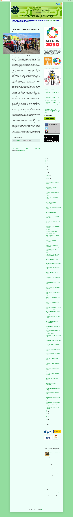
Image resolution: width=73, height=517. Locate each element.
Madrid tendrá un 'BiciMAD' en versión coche (53, 340)
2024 (46, 158)
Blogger (42, 509)
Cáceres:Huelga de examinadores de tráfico (52, 247)
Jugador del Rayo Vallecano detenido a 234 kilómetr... (52, 400)
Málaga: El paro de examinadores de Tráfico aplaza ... (53, 283)
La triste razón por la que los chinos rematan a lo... (53, 342)
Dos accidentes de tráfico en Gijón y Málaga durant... (53, 298)
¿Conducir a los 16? (48, 447)
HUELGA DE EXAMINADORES (51, 231)
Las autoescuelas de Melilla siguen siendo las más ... (53, 354)
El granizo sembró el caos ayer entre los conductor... (52, 408)
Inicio (27, 148)
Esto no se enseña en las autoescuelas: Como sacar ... (53, 366)
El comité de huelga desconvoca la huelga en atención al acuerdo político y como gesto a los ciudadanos (54, 454)
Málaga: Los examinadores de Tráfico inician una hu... (53, 317)
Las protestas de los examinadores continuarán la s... (53, 268)
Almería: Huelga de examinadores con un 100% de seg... (52, 236)
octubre (47, 177)
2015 (46, 172)
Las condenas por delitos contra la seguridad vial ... (53, 331)
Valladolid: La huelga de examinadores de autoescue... (52, 305)
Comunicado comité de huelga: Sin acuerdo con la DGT (52, 499)
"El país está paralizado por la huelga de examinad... (52, 180)
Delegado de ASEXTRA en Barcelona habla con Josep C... (53, 288)
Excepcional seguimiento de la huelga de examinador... (52, 200)
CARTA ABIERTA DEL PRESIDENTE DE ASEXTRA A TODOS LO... (53, 333)
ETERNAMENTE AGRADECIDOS (51, 93)
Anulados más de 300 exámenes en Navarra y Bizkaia (53, 270)
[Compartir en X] (28, 140)
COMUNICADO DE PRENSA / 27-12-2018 (52, 97)
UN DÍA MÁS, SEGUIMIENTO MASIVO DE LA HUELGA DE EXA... (53, 233)
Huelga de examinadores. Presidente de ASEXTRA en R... (52, 322)
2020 (46, 164)
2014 (46, 422)
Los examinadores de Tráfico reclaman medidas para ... (52, 188)
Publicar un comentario (17, 146)
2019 (46, 166)
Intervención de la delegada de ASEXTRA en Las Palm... (53, 290)
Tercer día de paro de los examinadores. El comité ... (52, 285)
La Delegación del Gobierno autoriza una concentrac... (52, 217)
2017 (46, 169)
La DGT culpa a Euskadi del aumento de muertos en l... (52, 374)
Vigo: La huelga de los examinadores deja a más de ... (53, 224)
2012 (46, 426)
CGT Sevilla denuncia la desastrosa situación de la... (53, 193)
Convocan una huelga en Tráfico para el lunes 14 (53, 327)
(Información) (18, 135)
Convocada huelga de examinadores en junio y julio (52, 473)
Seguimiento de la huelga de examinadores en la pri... (53, 303)
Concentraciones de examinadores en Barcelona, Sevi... (51, 203)
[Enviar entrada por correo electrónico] (24, 140)
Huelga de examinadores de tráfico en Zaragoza (52, 273)
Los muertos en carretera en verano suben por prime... (53, 389)
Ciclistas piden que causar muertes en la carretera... (52, 359)
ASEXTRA (30, 21)
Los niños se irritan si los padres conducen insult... (52, 393)
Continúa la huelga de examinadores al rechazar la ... (52, 246)
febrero (47, 419)
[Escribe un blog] (27, 140)
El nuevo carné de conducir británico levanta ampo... (53, 364)
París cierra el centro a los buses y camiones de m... (53, 395)
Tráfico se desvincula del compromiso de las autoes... (53, 403)
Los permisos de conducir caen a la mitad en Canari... (53, 405)
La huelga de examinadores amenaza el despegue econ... (52, 250)
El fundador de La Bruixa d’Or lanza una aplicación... (52, 361)
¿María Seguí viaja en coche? (50, 351)
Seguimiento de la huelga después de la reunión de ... (52, 241)
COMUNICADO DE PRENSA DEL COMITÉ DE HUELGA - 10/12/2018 (52, 487)
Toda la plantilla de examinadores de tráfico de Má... (53, 308)
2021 (46, 163)
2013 (46, 424)
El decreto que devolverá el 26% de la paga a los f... (53, 345)
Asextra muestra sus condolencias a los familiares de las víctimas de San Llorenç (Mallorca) (53, 105)
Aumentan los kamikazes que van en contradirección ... (51, 384)
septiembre (48, 178)
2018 (46, 167)
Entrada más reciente (16, 148)
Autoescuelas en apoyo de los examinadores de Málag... (53, 264)
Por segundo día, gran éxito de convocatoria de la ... (53, 295)
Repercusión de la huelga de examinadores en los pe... (53, 278)
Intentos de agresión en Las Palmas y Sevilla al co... (53, 300)
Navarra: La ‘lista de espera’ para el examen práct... (53, 257)
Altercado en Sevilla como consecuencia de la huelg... (53, 243)
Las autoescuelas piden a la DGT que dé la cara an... (52, 183)
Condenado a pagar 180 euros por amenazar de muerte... (53, 347)
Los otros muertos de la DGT (50, 309)
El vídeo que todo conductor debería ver (52, 328)
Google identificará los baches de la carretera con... (53, 398)
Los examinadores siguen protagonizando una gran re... (53, 185)
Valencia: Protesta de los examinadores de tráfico (52, 198)
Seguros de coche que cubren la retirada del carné (53, 356)
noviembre (48, 175)
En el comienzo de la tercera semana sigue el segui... (53, 222)
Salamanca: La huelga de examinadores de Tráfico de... (52, 252)
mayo (47, 414)
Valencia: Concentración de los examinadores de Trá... (53, 195)
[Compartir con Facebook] (29, 140)
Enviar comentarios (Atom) (21, 150)
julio (47, 411)
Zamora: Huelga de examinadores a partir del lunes (53, 319)
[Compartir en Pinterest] (30, 140)
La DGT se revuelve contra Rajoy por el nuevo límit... (53, 371)
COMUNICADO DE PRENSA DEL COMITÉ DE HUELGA (52, 103)
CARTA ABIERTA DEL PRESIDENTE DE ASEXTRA (52, 96)
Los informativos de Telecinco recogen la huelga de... (52, 280)
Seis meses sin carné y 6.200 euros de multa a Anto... (53, 376)
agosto (47, 410)
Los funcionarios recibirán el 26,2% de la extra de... (52, 369)
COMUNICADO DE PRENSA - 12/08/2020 (52, 92)
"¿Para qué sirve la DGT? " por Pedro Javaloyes (52, 338)
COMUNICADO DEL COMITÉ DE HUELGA (52, 467)
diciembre (47, 173)
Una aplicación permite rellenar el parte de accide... (52, 379)
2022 (46, 161)
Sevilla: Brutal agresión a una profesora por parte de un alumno (53, 461)
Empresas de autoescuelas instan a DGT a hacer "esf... (52, 229)
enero (47, 420)
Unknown (18, 140)
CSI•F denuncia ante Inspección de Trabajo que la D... (53, 190)
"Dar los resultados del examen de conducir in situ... (53, 293)
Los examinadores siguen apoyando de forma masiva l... (53, 227)
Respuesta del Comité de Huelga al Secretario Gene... (53, 210)
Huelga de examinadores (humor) (51, 212)
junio (47, 413)
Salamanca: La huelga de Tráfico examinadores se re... (51, 238)
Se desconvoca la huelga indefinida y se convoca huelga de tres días (52, 480)
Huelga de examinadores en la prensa (52, 259)
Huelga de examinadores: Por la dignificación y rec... (53, 312)
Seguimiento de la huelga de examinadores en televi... (53, 261)
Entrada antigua (37, 148)
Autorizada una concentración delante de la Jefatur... (52, 214)
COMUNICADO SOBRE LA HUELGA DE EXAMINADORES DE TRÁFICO (53, 255)
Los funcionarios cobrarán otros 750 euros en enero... (53, 324)
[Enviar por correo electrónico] (25, 140)
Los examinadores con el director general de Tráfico (52, 112)
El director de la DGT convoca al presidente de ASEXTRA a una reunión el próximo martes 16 (52, 107)
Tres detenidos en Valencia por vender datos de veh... (53, 336)
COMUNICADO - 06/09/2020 (49, 89)
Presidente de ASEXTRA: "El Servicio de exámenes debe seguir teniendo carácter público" (52, 110)
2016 (46, 171)
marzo (47, 417)
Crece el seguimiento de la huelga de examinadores (51, 275)
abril (47, 416)
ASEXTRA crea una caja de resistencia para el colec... (53, 208)
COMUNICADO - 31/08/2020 (49, 91)
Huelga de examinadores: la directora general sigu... (53, 205)
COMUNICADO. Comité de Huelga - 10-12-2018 (52, 101)
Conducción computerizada (50, 390)
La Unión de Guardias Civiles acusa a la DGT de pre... (53, 350)
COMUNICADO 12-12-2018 (49, 98)
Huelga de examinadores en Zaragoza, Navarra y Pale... (53, 219)
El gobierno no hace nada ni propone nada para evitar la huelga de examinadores (52, 492)
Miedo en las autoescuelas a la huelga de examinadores (52, 314)
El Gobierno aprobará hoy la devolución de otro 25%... (53, 381)
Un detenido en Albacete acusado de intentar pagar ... (53, 386)
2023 (46, 160)
